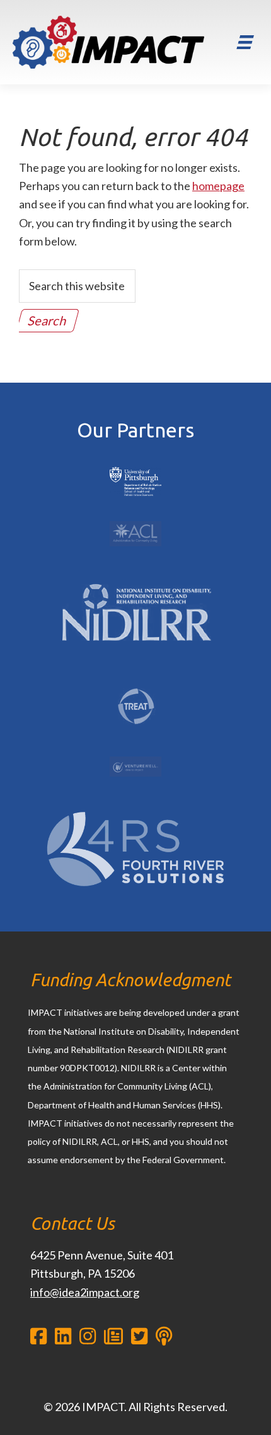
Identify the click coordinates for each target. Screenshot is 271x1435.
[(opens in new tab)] (136, 467)
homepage (218, 186)
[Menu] (245, 42)
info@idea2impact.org (84, 1292)
